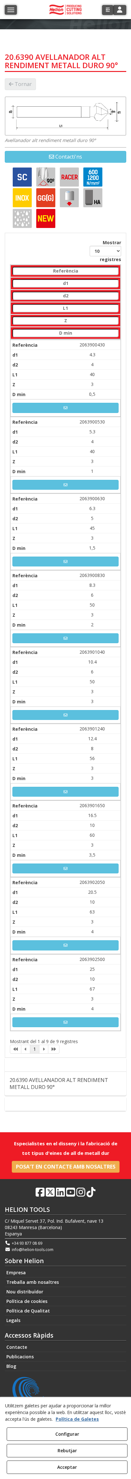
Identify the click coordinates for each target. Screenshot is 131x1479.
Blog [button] (11, 1366)
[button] (107, 10)
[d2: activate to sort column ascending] (65, 296)
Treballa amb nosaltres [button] (32, 1282)
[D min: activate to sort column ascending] (65, 333)
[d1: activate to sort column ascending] (65, 283)
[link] (15, 1049)
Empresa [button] (16, 1272)
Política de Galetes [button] (77, 1419)
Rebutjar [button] (67, 1450)
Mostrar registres (110, 250)
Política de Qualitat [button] (28, 1311)
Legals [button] (13, 1320)
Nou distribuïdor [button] (24, 1292)
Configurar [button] (67, 1434)
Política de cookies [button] (26, 1301)
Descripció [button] (68, 1065)
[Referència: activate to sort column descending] (65, 271)
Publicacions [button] (20, 1357)
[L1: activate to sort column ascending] (65, 308)
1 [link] (34, 1049)
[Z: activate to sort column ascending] (65, 321)
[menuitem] (65, 1272)
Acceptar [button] (67, 1467)
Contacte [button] (68, 1104)
